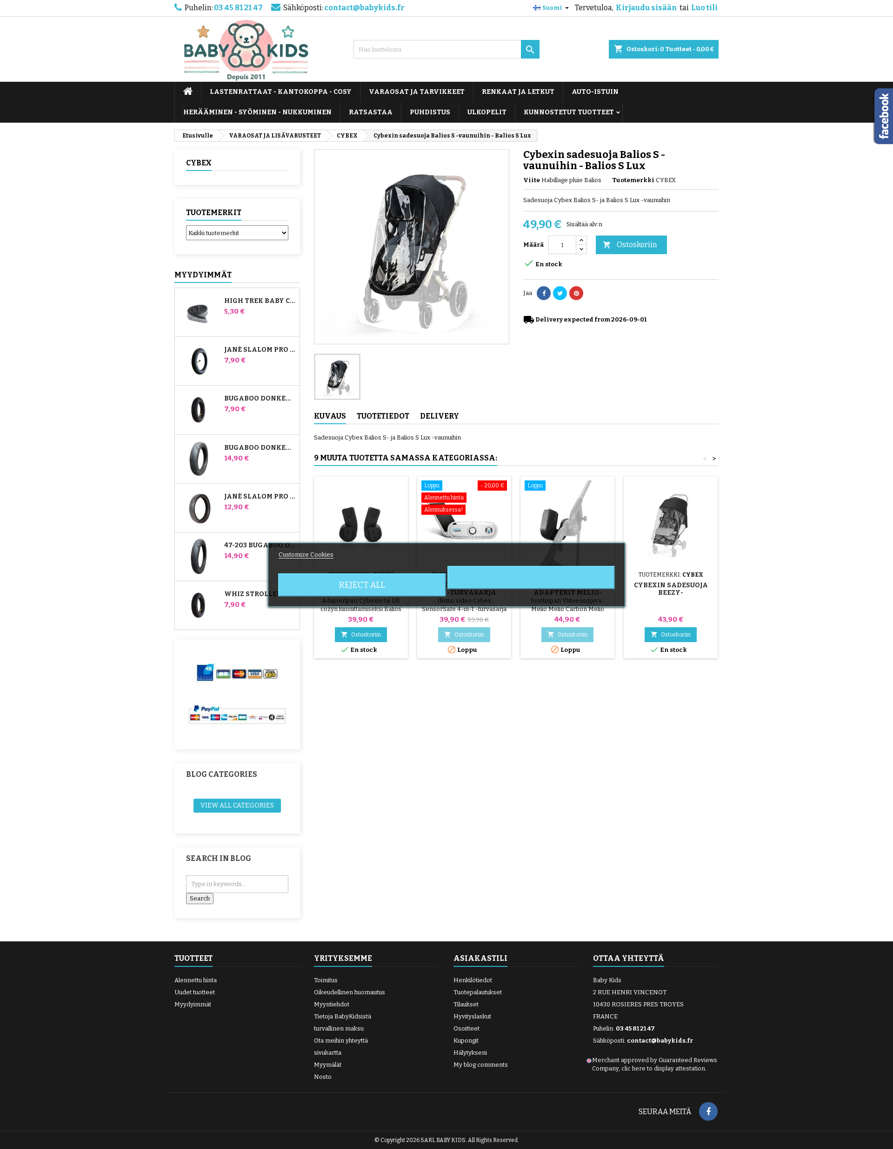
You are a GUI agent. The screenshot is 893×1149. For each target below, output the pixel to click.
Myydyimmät (203, 274)
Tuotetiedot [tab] (383, 416)
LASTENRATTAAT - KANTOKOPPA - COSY (281, 92)
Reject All (362, 585)
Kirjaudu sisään (646, 7)
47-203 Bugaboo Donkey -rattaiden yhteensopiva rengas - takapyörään (260, 545)
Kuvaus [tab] (330, 416)
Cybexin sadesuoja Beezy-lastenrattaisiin (671, 592)
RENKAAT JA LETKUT (518, 92)
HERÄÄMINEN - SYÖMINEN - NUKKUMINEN (257, 112)
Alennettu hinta (195, 980)
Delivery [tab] (439, 416)
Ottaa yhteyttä (628, 958)
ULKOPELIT (486, 112)
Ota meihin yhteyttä (341, 1040)
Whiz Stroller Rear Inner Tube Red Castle (260, 594)
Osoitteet (466, 1028)
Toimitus (326, 980)
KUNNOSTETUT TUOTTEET (569, 112)
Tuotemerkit (213, 212)
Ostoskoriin (630, 244)
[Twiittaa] (560, 293)
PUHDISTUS (430, 112)
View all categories (237, 805)
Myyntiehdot (331, 1004)
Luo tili (704, 7)
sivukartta (327, 1052)
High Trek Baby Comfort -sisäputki (260, 301)
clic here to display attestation (663, 1068)
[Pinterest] (576, 293)
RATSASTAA (371, 112)
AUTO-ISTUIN (595, 92)
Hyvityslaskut (472, 1016)
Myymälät (327, 1064)
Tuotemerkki (633, 180)
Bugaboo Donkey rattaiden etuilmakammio (260, 398)
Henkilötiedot (472, 980)
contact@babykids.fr (364, 7)
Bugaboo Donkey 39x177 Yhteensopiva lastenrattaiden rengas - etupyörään (260, 448)
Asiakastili (480, 958)
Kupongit (466, 1040)
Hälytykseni (470, 1052)
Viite (531, 180)
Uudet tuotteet (194, 992)
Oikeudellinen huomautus (349, 992)
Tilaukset (466, 1004)
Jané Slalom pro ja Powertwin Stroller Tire (260, 496)
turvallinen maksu (339, 1028)
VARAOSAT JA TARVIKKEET (417, 92)
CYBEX (199, 162)
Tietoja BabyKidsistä (342, 1016)
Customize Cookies (306, 554)
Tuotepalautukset (477, 992)
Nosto (323, 1076)
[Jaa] (544, 293)
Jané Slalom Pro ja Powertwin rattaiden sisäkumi (260, 350)
